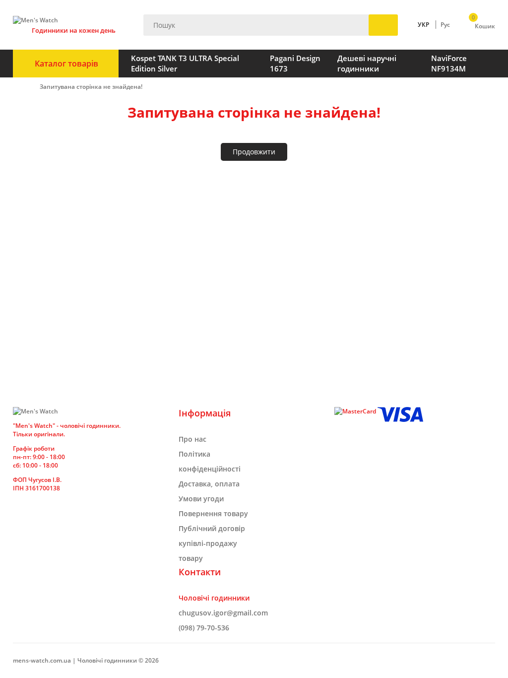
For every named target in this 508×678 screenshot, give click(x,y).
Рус (445, 24)
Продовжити (254, 151)
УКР (423, 24)
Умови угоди (201, 498)
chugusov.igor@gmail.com (223, 612)
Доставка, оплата (209, 483)
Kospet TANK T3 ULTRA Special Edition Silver (185, 63)
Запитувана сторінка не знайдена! (91, 86)
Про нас (192, 439)
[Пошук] (383, 25)
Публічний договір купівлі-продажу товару (212, 543)
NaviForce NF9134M (449, 63)
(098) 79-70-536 (204, 627)
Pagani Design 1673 (295, 63)
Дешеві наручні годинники (366, 63)
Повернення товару (213, 513)
